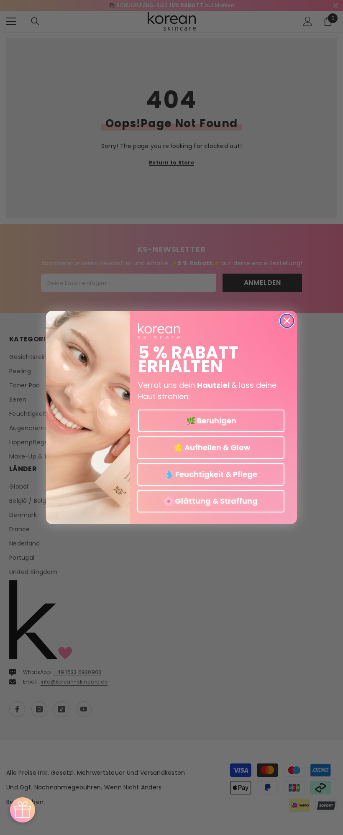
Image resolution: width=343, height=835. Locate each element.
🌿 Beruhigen (211, 420)
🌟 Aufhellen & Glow (211, 447)
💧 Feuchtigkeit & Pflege (210, 474)
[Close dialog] (287, 321)
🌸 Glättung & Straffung (211, 501)
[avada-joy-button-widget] (22, 810)
